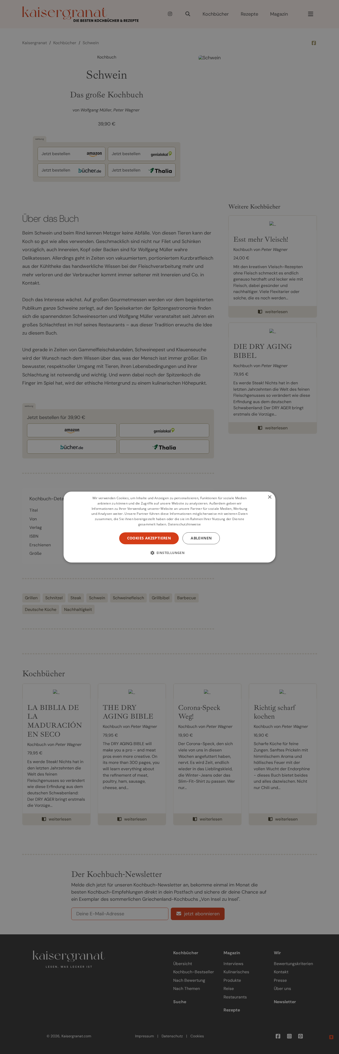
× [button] (269, 497)
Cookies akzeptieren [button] (149, 537)
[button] (169, 552)
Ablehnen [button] (201, 537)
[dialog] (169, 527)
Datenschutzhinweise (184, 524)
